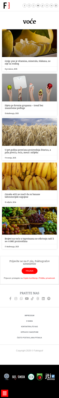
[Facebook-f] (25, 6)
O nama (29, 321)
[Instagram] (29, 6)
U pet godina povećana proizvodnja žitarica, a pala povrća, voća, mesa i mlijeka (28, 151)
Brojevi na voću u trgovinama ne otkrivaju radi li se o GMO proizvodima (29, 240)
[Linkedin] (43, 298)
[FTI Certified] (50, 377)
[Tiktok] (43, 6)
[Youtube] (38, 6)
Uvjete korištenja (30, 278)
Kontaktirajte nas (29, 327)
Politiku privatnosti (47, 278)
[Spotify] (56, 6)
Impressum (29, 316)
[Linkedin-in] (52, 6)
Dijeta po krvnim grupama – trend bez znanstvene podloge (24, 107)
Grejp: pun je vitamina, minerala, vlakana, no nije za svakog (27, 62)
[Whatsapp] (34, 6)
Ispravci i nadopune (29, 332)
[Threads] (47, 6)
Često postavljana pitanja (29, 338)
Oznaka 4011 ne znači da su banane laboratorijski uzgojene (22, 195)
